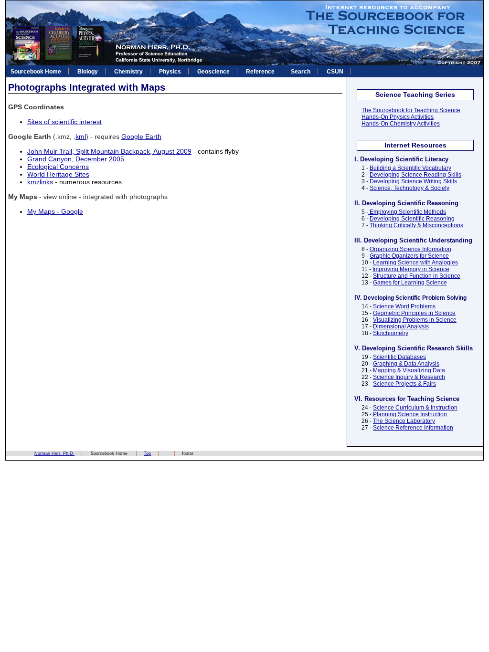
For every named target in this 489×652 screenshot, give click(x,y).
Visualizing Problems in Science (415, 319)
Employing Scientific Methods (407, 212)
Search (300, 71)
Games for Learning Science (410, 282)
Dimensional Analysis (401, 326)
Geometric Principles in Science (414, 313)
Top (147, 453)
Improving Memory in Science (410, 269)
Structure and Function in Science (416, 276)
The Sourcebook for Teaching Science (410, 110)
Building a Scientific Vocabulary (410, 168)
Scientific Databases (399, 357)
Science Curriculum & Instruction (415, 407)
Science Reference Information (413, 427)
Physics (170, 71)
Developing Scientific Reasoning (412, 218)
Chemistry (128, 71)
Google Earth (141, 136)
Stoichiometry (390, 333)
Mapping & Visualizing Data (409, 370)
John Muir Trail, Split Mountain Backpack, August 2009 (109, 151)
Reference (260, 71)
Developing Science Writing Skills (413, 181)
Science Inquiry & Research (409, 377)
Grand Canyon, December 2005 (75, 159)
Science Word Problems (404, 306)
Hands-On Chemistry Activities (400, 123)
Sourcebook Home (36, 71)
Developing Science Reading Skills (415, 174)
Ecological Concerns (58, 166)
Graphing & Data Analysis (406, 363)
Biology (87, 71)
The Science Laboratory (404, 421)
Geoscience (213, 71)
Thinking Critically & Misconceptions (416, 225)
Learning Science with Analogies (415, 262)
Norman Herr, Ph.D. (54, 453)
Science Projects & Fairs (404, 383)
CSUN (335, 71)
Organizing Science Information (410, 249)
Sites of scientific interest (64, 122)
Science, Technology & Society (409, 188)
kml (80, 136)
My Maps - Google (55, 211)
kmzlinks (40, 182)
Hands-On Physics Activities (397, 117)
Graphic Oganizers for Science (409, 255)
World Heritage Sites (58, 174)
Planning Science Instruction (410, 414)
